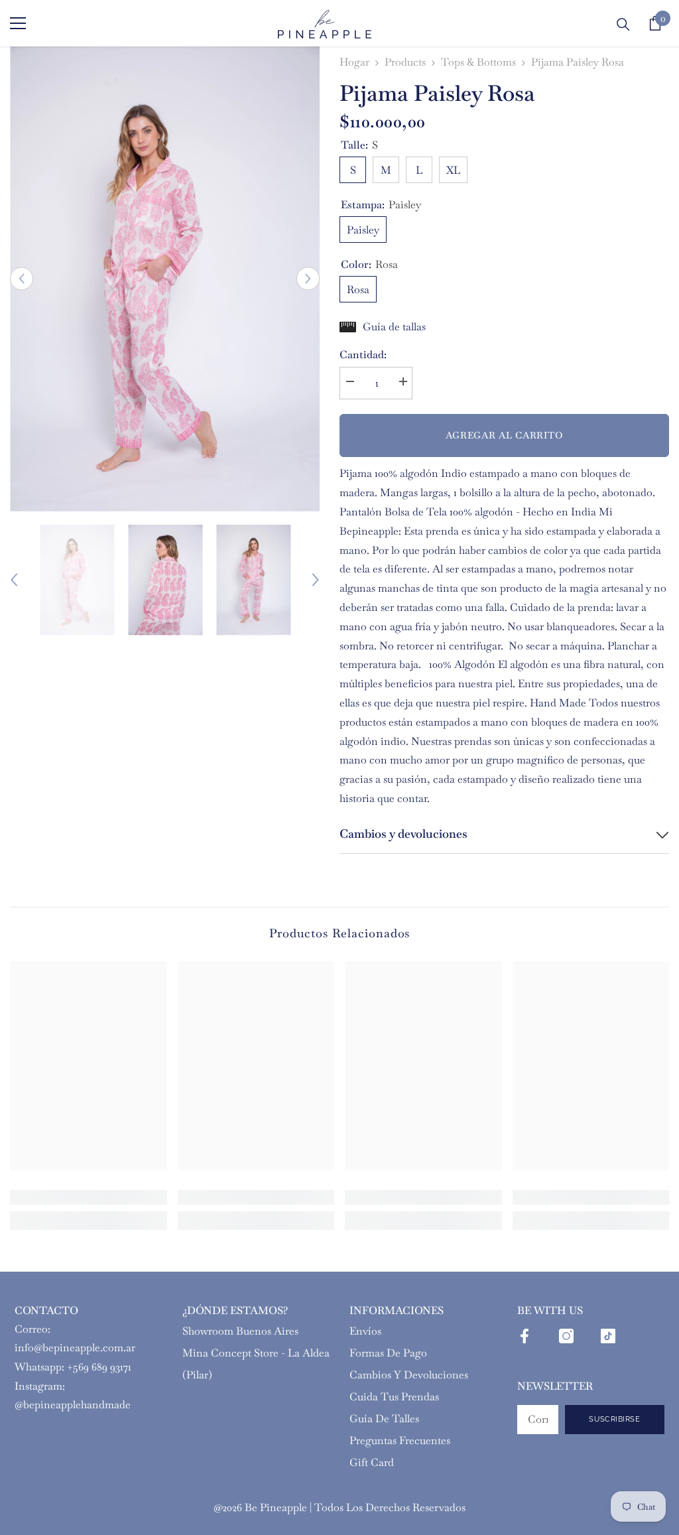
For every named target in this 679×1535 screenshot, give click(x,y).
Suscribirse (614, 1419)
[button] (21, 279)
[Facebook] (524, 1336)
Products (405, 62)
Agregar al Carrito (505, 435)
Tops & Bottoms (478, 62)
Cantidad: (363, 355)
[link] (88, 1197)
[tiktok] (608, 1336)
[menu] (18, 23)
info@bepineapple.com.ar (75, 1348)
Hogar (354, 62)
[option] (165, 278)
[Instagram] (566, 1336)
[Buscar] (623, 25)
